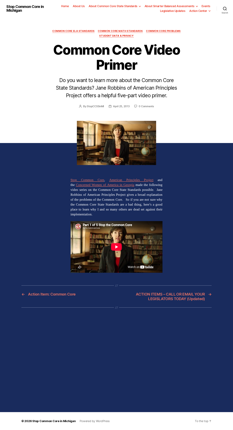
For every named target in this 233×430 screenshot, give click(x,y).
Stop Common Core (87, 180)
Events (206, 6)
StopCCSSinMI (95, 106)
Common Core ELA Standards (73, 31)
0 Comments (146, 106)
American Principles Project (131, 180)
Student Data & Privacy (116, 35)
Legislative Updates (172, 11)
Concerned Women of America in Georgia (105, 185)
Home (65, 6)
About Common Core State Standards (113, 6)
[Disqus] (116, 359)
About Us (79, 6)
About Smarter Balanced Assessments (169, 6)
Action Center (198, 11)
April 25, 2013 (121, 106)
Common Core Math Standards (120, 31)
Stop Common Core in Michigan (25, 8)
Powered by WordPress (95, 421)
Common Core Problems (163, 31)
